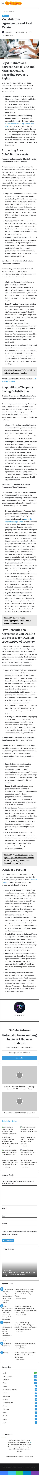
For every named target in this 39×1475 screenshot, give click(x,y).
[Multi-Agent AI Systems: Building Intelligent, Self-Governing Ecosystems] (10, 1131)
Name (4, 1208)
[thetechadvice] (13, 3)
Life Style (6, 1409)
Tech (4, 1373)
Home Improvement (10, 1389)
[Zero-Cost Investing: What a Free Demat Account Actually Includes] (28, 1131)
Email (4, 1216)
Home (5, 11)
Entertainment (8, 1402)
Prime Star (8, 32)
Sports (5, 1416)
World (5, 1386)
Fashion (5, 1399)
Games (5, 1419)
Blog (4, 1383)
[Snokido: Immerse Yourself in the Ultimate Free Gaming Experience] (7, 1355)
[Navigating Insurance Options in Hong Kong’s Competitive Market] (10, 1154)
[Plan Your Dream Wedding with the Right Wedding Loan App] (28, 1154)
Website (4, 1223)
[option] (19, 1265)
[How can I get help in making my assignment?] (7, 1346)
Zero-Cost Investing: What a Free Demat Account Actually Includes (27, 1140)
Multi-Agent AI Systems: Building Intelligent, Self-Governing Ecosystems (10, 1140)
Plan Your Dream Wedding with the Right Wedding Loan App (28, 1162)
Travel (5, 1406)
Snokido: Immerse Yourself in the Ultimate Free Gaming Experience (25, 1355)
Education (6, 1396)
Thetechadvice (8, 1376)
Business (11, 11)
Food (4, 1412)
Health (5, 1393)
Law (4, 1422)
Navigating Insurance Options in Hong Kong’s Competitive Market (10, 1162)
